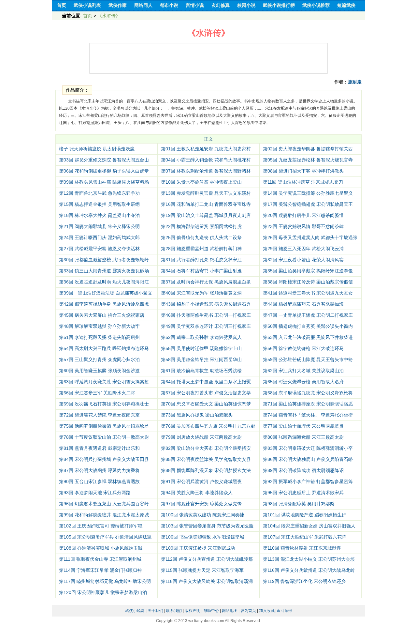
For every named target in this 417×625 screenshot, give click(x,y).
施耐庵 (355, 81)
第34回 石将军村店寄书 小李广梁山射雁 (201, 270)
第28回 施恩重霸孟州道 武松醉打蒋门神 (201, 248)
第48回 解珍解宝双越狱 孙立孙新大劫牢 (99, 326)
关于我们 (155, 610)
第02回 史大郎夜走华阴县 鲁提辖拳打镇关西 (308, 148)
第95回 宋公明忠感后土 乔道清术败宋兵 (303, 492)
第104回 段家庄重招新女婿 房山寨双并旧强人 (309, 525)
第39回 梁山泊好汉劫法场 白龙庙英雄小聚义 (105, 293)
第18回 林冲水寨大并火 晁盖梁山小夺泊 (99, 215)
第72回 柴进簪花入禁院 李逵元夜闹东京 (99, 415)
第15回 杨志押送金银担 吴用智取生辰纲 (99, 204)
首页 (87, 15)
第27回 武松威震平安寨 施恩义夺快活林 (99, 248)
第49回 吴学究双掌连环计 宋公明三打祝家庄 (206, 326)
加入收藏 (267, 610)
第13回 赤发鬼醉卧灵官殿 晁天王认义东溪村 (206, 193)
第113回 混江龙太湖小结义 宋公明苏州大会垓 (309, 559)
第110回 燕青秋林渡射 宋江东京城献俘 (302, 548)
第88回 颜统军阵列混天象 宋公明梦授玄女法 (206, 470)
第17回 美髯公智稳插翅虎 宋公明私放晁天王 (308, 204)
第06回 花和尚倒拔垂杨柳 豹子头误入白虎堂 (104, 171)
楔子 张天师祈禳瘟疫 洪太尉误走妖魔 (97, 148)
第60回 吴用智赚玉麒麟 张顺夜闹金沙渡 (99, 370)
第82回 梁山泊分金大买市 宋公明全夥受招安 (206, 448)
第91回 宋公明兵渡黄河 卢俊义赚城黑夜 (201, 481)
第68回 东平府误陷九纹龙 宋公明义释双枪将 (308, 392)
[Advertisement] (208, 58)
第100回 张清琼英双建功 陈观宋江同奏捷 (202, 514)
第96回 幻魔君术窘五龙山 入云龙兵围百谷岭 (104, 503)
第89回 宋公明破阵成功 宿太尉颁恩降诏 (303, 470)
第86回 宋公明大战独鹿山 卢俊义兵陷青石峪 (308, 459)
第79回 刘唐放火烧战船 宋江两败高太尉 (201, 437)
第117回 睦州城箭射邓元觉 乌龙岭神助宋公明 (105, 581)
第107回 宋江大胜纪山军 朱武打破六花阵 (304, 537)
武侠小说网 (135, 610)
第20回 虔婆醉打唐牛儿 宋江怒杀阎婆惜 (303, 215)
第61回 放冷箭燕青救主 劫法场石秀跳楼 (201, 370)
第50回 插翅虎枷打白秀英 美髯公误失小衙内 (308, 326)
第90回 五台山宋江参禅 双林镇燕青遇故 (99, 481)
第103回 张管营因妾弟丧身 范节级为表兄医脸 (207, 525)
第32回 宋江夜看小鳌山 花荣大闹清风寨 (303, 259)
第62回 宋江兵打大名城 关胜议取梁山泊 (303, 370)
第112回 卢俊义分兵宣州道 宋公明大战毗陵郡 (207, 559)
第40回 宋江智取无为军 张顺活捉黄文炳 (201, 293)
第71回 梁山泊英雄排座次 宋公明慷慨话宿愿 (308, 403)
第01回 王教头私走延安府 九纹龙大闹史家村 (206, 148)
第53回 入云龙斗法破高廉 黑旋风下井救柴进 (308, 337)
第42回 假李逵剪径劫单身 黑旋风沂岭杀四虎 (104, 304)
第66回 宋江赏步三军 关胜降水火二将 (97, 392)
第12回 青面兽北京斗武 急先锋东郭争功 (99, 193)
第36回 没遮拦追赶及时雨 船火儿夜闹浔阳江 (104, 281)
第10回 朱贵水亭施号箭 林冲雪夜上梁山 (201, 182)
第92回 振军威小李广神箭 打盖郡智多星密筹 (308, 481)
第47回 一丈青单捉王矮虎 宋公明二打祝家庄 (308, 315)
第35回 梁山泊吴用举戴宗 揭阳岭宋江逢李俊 (308, 270)
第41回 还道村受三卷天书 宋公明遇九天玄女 (308, 293)
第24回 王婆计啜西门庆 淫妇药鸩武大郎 (99, 237)
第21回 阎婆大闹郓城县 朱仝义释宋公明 (99, 226)
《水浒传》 (108, 15)
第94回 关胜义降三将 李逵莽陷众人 (197, 492)
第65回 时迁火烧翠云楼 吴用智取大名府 (303, 381)
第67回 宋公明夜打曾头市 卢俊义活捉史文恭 (206, 392)
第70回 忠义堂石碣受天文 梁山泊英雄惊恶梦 (206, 403)
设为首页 (248, 610)
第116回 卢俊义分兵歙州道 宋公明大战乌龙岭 (309, 570)
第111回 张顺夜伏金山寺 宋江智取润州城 (100, 559)
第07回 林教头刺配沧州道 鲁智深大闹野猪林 (206, 171)
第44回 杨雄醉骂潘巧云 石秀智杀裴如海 (303, 304)
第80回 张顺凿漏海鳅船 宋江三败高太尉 (303, 437)
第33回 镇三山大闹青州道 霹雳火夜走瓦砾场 (104, 270)
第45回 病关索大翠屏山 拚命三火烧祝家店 (101, 315)
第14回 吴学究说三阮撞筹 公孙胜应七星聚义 (308, 193)
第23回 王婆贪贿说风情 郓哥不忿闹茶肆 (303, 226)
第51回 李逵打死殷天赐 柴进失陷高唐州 (99, 337)
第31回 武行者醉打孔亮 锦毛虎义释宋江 (201, 259)
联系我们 (174, 610)
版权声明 (192, 610)
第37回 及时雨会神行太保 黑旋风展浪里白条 (206, 281)
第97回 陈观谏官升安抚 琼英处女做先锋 (201, 503)
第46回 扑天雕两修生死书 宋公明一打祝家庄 (206, 315)
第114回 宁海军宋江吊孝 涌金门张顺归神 (100, 570)
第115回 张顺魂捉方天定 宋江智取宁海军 (202, 570)
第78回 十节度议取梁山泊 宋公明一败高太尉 (104, 437)
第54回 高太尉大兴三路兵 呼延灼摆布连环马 (104, 348)
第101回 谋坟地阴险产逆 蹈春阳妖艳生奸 (304, 514)
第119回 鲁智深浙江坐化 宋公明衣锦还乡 (304, 581)
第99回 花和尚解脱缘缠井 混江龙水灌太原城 (104, 514)
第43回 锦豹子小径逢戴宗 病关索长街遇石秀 (206, 304)
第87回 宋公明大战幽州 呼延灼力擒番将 (99, 470)
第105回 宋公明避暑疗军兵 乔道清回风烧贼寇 (105, 537)
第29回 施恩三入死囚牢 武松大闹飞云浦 (303, 248)
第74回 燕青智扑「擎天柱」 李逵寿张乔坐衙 (308, 415)
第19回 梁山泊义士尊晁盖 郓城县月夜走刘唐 (206, 215)
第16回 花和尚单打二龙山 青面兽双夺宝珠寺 (206, 204)
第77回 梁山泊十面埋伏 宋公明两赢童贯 (303, 426)
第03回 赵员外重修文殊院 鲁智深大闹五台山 (104, 159)
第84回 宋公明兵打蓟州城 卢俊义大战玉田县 (104, 459)
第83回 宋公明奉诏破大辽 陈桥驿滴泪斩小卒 (308, 448)
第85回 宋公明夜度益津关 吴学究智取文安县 (206, 459)
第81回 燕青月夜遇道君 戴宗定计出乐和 (99, 448)
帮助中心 (211, 610)
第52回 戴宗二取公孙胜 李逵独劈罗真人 (201, 337)
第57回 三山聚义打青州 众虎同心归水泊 (99, 359)
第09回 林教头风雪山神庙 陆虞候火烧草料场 (104, 182)
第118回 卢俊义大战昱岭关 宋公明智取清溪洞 (207, 581)
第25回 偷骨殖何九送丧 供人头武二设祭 (201, 237)
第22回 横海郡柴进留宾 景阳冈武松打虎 (201, 226)
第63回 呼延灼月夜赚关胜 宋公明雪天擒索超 (104, 381)
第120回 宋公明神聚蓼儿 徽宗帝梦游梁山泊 (103, 592)
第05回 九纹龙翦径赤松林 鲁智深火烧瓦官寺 (308, 159)
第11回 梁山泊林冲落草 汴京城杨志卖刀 (303, 182)
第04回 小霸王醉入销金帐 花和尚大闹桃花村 (206, 159)
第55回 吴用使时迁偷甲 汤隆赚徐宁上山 (201, 348)
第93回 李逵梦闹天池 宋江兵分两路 (95, 492)
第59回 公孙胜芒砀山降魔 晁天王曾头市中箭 (308, 359)
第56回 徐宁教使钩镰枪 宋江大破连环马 (303, 348)
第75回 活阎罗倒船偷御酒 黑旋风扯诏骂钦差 (104, 426)
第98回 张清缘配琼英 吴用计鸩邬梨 (299, 503)
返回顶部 (284, 610)
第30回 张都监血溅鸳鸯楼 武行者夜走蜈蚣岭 (104, 259)
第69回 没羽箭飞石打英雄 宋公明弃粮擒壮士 (104, 403)
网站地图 (229, 610)
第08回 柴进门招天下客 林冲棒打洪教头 (303, 171)
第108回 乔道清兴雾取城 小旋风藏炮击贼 (100, 548)
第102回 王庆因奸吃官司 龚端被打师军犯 (100, 525)
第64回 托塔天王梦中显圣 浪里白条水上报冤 (206, 381)
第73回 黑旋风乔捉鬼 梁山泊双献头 (197, 415)
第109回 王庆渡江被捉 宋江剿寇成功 (198, 548)
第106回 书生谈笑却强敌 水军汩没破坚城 (202, 537)
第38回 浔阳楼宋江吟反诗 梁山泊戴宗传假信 (308, 281)
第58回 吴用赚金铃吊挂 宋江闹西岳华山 (201, 359)
